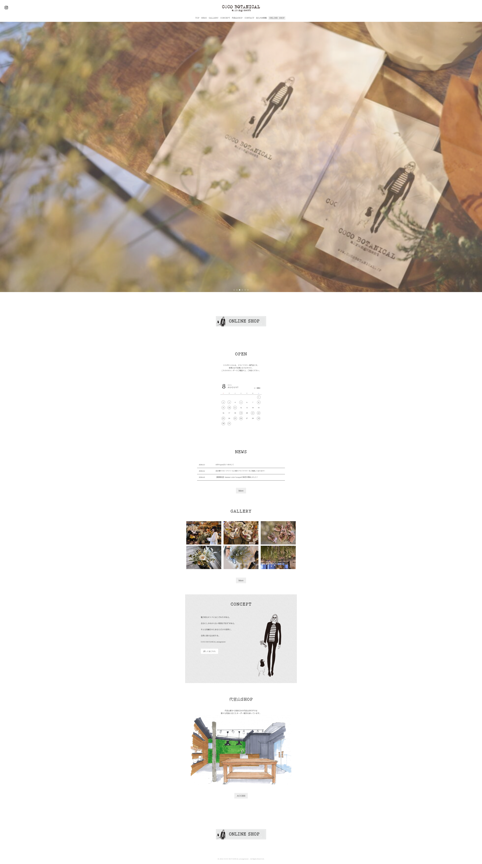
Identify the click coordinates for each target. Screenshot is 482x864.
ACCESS (241, 795)
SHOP (237, 18)
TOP (197, 18)
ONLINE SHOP (277, 18)
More (241, 490)
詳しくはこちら (209, 651)
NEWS (204, 18)
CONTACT (249, 18)
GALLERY (213, 18)
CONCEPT (225, 18)
